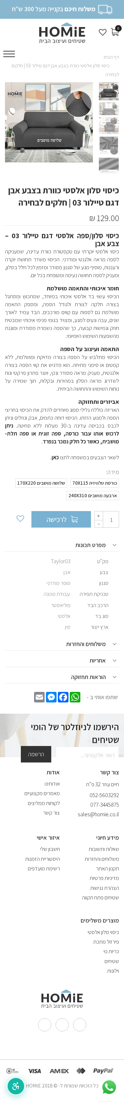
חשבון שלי (50, 849)
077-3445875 (104, 804)
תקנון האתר (107, 868)
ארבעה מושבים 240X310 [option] (92, 495)
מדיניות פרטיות (104, 878)
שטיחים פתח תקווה (100, 897)
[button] (16, 1086)
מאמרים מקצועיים (42, 793)
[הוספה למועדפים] (20, 519)
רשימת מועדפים (44, 868)
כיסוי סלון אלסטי (103, 932)
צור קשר (51, 812)
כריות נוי (111, 951)
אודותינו (52, 783)
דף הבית (111, 57)
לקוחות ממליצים (44, 803)
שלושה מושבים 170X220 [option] (41, 483)
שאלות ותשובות (104, 849)
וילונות (113, 970)
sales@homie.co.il (98, 814)
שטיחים (111, 961)
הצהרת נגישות (104, 887)
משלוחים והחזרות (102, 858)
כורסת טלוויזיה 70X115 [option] (94, 483)
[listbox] (62, 490)
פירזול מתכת (106, 941)
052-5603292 (104, 795)
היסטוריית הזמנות (42, 858)
